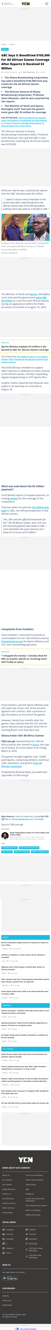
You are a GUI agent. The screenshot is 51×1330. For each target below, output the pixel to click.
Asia (3, 961)
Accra (35, 744)
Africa (4, 973)
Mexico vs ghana (22, 852)
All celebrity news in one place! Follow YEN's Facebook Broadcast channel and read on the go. (24, 359)
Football (4, 949)
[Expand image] (48, 216)
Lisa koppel (7, 852)
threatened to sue (12, 641)
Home (3, 44)
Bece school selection (29, 847)
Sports (33, 294)
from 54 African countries (21, 764)
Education (5, 985)
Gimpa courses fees (40, 852)
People (4, 1107)
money (14, 498)
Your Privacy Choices (28, 1329)
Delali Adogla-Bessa (29, 72)
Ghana (12, 44)
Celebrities (5, 1085)
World (4, 1097)
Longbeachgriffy (9, 847)
